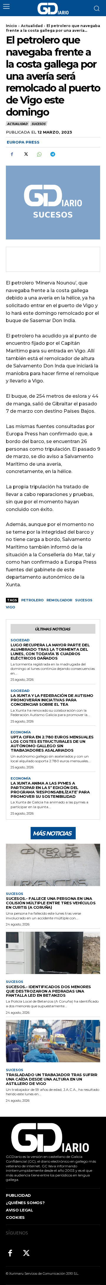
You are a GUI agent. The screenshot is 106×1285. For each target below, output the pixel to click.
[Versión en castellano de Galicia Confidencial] (53, 8)
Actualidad (32, 26)
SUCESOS (38, 123)
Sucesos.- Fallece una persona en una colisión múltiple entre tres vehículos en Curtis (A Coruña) (50, 903)
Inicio (11, 26)
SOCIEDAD (20, 640)
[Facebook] (12, 154)
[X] (25, 154)
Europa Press (23, 142)
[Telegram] (52, 154)
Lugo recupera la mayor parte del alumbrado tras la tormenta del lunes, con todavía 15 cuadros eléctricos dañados (50, 651)
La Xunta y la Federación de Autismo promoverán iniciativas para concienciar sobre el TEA (52, 700)
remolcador (59, 600)
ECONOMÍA (21, 732)
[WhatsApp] (39, 154)
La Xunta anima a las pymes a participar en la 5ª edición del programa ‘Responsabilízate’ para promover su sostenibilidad (50, 790)
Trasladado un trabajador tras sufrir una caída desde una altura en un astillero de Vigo (51, 1079)
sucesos (83, 600)
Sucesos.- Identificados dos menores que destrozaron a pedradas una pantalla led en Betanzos (48, 991)
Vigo (10, 607)
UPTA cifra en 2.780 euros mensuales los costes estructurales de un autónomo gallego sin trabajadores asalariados (52, 744)
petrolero (32, 600)
